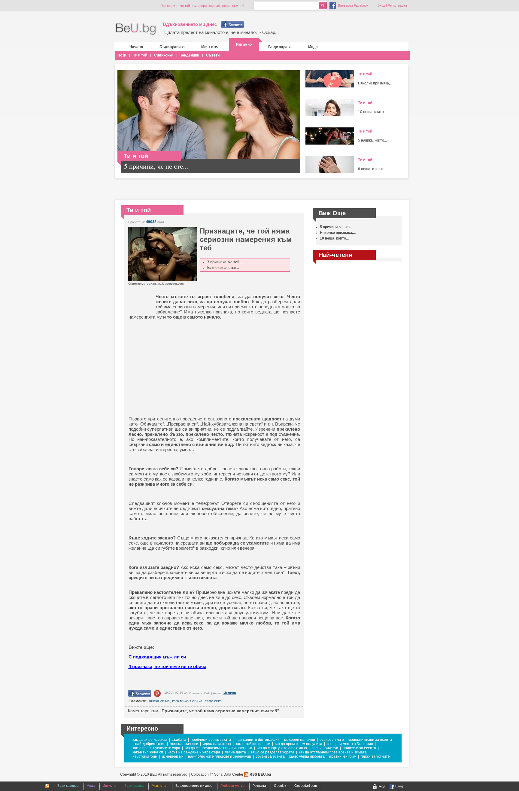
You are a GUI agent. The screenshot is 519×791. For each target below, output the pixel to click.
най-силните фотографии (257, 740)
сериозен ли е (332, 740)
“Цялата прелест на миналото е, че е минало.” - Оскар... (221, 32)
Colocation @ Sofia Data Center (217, 774)
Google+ (280, 785)
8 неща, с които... (372, 169)
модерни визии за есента (370, 740)
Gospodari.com (305, 785)
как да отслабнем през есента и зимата (333, 752)
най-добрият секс (150, 744)
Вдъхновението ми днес (190, 24)
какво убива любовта (307, 756)
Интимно (244, 44)
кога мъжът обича (187, 701)
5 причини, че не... (335, 227)
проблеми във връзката (211, 740)
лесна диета (235, 752)
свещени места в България (350, 744)
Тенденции (189, 55)
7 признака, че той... (224, 262)
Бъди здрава (280, 47)
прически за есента (359, 748)
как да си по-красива (149, 740)
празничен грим (342, 756)
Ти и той (140, 55)
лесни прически (324, 748)
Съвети (213, 55)
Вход (381, 5)
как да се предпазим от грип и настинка (218, 748)
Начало (136, 47)
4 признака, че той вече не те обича (167, 666)
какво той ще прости (252, 744)
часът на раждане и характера (194, 752)
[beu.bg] (136, 29)
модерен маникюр (299, 740)
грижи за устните (375, 756)
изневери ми (173, 756)
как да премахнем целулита (298, 744)
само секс (213, 701)
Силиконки (163, 55)
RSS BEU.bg (260, 774)
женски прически (184, 744)
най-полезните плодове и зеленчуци (219, 756)
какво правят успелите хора (156, 748)
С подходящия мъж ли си (157, 656)
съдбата (179, 740)
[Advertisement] (175, 363)
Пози (121, 55)
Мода (313, 47)
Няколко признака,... (375, 83)
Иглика (229, 693)
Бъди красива (172, 47)
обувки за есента (270, 756)
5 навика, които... (372, 140)
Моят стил (210, 47)
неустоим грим (144, 756)
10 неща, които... (372, 112)
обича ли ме (159, 701)
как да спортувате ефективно (282, 748)
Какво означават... (223, 268)
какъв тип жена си (147, 752)
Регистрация (397, 5)
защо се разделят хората (272, 752)
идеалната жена (217, 744)
